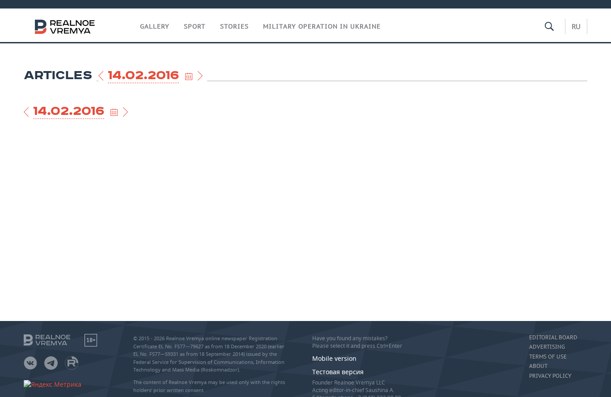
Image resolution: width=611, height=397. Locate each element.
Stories (234, 26)
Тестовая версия (338, 371)
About (538, 366)
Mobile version (334, 358)
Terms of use (548, 357)
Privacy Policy (550, 376)
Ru (576, 26)
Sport (195, 26)
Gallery (155, 26)
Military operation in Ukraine (322, 26)
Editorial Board (553, 337)
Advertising (547, 347)
